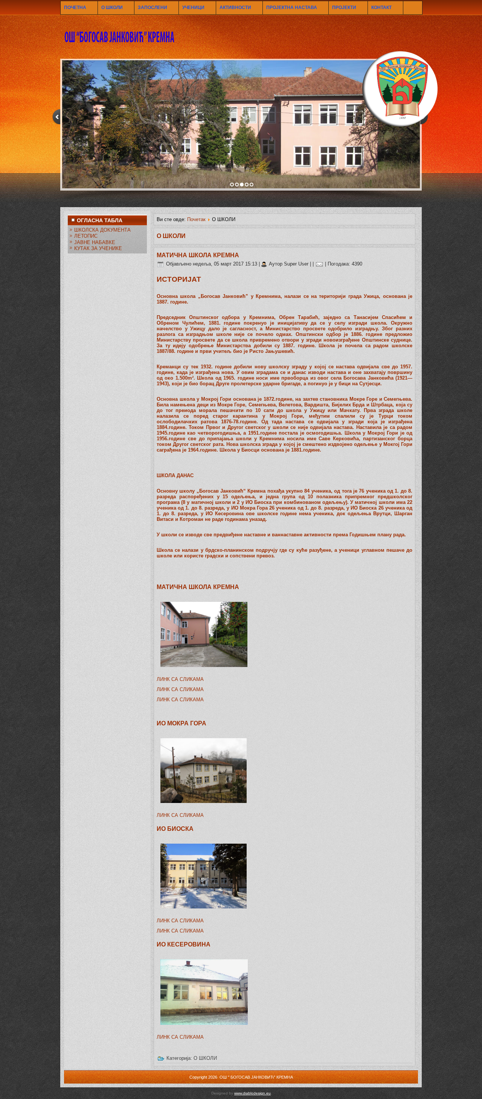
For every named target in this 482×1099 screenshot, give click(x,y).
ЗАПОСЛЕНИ (152, 7)
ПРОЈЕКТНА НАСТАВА (291, 7)
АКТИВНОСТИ (235, 7)
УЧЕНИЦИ (193, 7)
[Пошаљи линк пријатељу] (319, 264)
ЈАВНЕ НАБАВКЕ (94, 242)
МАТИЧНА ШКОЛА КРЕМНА (198, 255)
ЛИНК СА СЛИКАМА (180, 679)
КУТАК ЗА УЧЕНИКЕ (98, 248)
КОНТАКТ (381, 7)
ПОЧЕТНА (75, 7)
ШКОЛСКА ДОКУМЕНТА (102, 230)
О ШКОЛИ (112, 7)
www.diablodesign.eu (252, 1093)
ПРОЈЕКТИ (344, 7)
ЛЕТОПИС (86, 236)
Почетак (196, 219)
